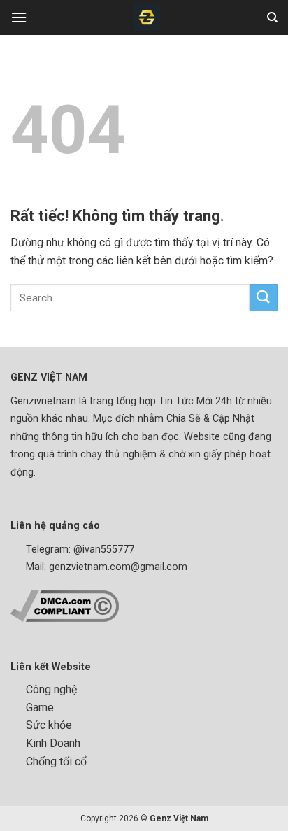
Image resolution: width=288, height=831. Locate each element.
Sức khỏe (49, 725)
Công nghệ (51, 689)
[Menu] (18, 17)
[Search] (272, 17)
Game (40, 707)
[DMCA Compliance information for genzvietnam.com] (64, 605)
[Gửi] (264, 297)
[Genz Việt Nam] (147, 17)
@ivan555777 (103, 549)
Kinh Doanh (53, 743)
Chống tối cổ (56, 761)
